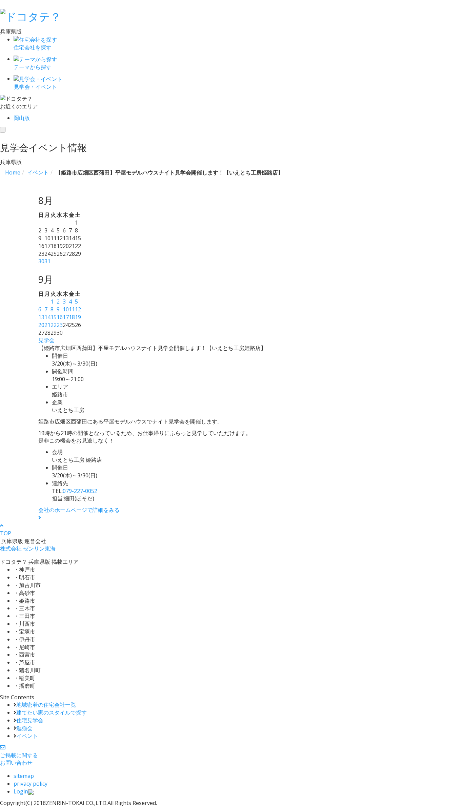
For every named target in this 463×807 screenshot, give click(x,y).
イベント (27, 736)
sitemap (24, 776)
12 (78, 309)
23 (60, 325)
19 (78, 317)
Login (21, 791)
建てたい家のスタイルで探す (51, 712)
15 (54, 317)
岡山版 (22, 118)
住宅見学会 (29, 720)
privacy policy (30, 783)
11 (72, 309)
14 (47, 317)
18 (72, 317)
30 (41, 261)
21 (47, 325)
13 (41, 317)
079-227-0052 (80, 491)
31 (47, 261)
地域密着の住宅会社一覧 (46, 704)
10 (66, 309)
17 (66, 317)
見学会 (46, 340)
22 (54, 325)
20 (41, 325)
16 (60, 317)
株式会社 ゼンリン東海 (28, 548)
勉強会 (24, 728)
